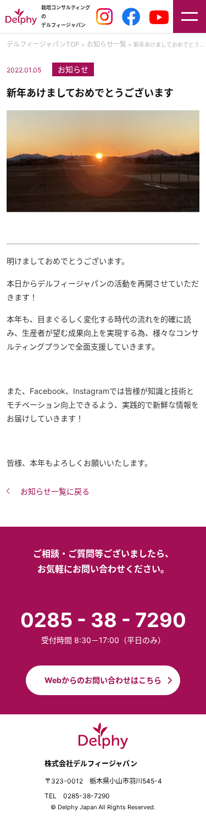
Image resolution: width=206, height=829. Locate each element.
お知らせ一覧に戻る (55, 491)
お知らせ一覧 (106, 44)
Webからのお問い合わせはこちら (103, 680)
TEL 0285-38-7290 (77, 796)
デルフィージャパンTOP (43, 44)
